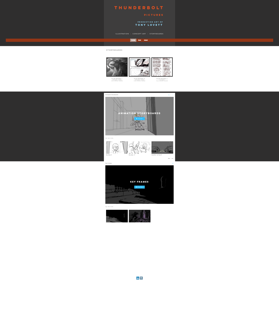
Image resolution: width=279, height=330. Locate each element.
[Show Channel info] (172, 95)
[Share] (169, 95)
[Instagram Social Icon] (141, 278)
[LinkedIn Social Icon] (137, 278)
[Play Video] (117, 148)
